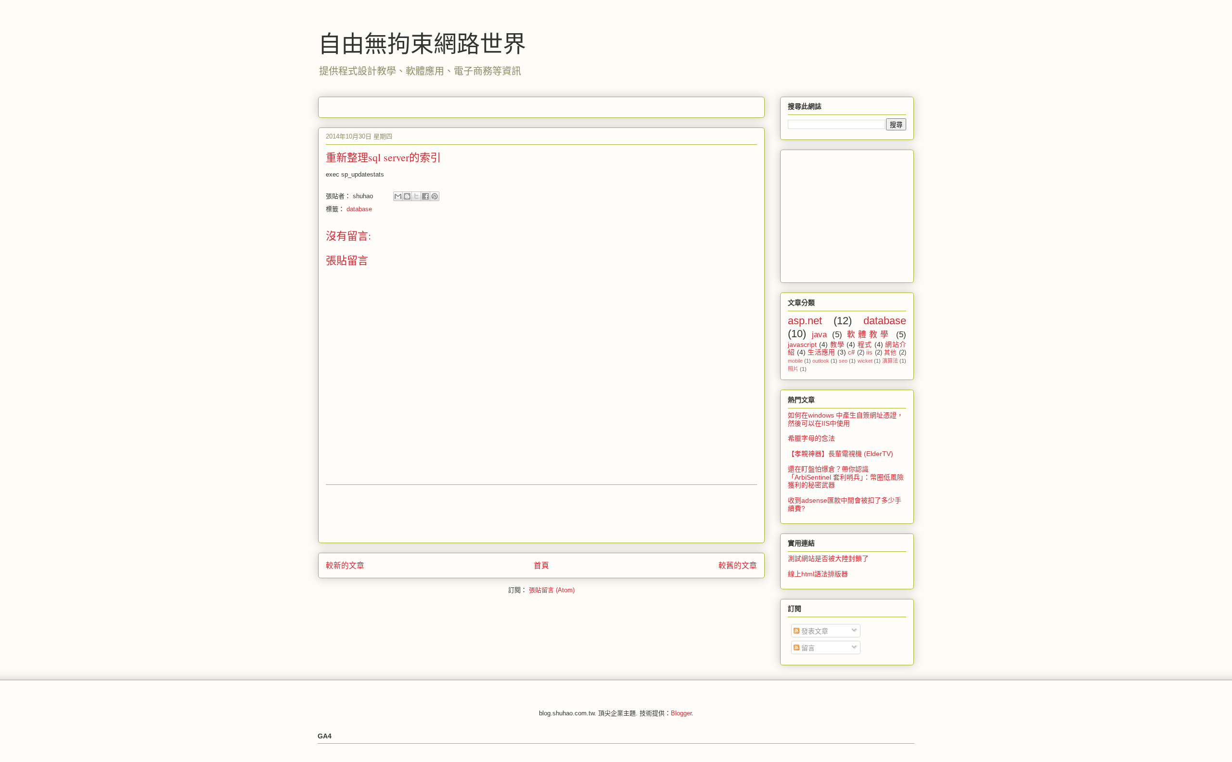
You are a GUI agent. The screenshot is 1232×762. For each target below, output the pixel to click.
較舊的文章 (738, 565)
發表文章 (813, 631)
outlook (820, 361)
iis (869, 352)
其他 (890, 352)
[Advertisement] (501, 104)
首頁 (541, 565)
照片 (793, 369)
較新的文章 (345, 565)
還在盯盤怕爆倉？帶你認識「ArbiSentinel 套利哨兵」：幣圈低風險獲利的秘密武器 (846, 477)
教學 (837, 344)
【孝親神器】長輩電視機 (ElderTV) (840, 453)
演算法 (890, 361)
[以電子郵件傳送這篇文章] (398, 196)
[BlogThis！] (407, 196)
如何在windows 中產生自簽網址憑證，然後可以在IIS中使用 (845, 419)
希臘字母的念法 (811, 438)
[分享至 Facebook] (425, 196)
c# (851, 352)
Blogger (681, 713)
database (359, 209)
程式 (865, 344)
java (819, 334)
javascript (802, 344)
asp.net (805, 321)
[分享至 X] (416, 196)
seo (843, 361)
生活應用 (821, 352)
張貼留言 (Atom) (552, 590)
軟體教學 (869, 334)
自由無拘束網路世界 (422, 42)
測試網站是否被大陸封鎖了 (828, 558)
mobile (795, 361)
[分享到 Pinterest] (434, 196)
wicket (865, 361)
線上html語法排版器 (818, 574)
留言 (807, 648)
